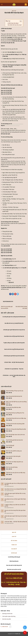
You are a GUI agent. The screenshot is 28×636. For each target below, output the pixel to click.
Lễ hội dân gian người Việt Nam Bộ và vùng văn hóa (15, 494)
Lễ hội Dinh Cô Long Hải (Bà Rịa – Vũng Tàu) (14, 368)
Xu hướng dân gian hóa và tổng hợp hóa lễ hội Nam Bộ (16, 484)
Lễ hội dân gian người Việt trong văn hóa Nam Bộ (16, 516)
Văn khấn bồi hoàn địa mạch (15, 25)
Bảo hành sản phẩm (6, 619)
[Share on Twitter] (13, 294)
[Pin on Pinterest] (15, 294)
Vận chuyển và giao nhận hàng (8, 616)
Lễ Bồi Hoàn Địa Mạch (13, 23)
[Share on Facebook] (10, 294)
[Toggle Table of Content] (20, 21)
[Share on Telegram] (18, 294)
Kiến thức (14, 10)
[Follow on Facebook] (10, 627)
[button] (2, 4)
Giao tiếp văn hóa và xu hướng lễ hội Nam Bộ (15, 489)
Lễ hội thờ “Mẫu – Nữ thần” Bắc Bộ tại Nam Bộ (16, 521)
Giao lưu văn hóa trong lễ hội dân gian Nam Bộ (15, 511)
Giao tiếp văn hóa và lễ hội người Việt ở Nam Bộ (15, 499)
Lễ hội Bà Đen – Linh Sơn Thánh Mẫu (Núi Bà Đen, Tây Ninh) (14, 376)
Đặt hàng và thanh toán (7, 613)
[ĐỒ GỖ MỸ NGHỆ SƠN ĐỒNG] (14, 4)
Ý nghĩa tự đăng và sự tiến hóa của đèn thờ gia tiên (15, 505)
